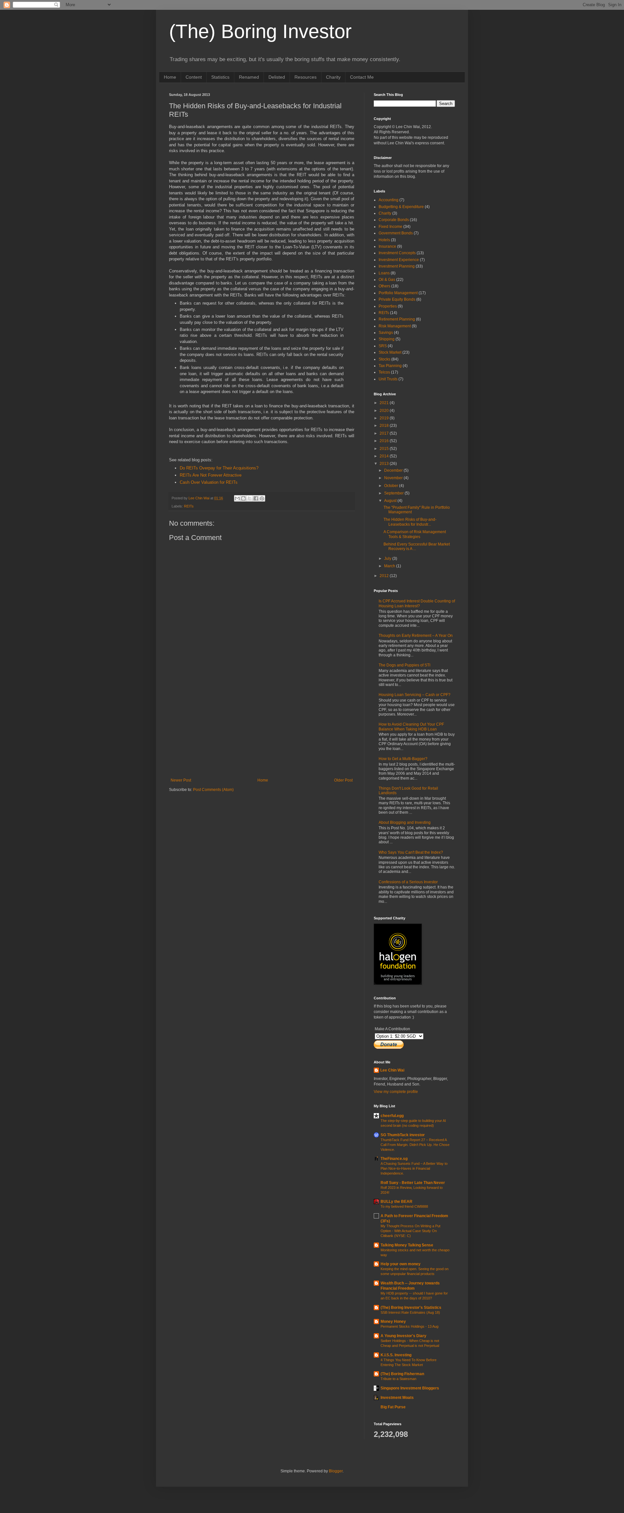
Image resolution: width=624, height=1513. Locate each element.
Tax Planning (390, 365)
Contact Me (362, 77)
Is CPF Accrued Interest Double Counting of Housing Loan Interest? (417, 603)
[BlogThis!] (243, 498)
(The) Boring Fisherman (402, 1374)
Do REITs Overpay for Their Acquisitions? (219, 468)
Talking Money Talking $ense (407, 1245)
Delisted (276, 77)
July (388, 558)
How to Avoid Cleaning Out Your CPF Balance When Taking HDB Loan (411, 726)
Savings (386, 332)
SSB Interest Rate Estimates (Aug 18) (410, 1312)
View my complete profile (396, 1091)
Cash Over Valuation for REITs (209, 482)
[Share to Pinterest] (262, 498)
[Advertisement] (261, 729)
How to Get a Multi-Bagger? (403, 758)
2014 (385, 456)
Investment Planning (397, 266)
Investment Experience (399, 259)
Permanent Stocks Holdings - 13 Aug (409, 1326)
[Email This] (237, 498)
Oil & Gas (387, 279)
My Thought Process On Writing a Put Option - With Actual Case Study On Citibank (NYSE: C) (410, 1231)
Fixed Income (390, 226)
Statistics (220, 77)
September (394, 493)
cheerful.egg (392, 1115)
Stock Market (390, 352)
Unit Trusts (388, 379)
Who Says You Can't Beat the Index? (411, 852)
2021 (385, 403)
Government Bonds (396, 233)
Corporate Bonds (394, 219)
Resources (305, 77)
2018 (385, 425)
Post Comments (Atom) (213, 789)
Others (384, 286)
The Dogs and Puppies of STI (404, 665)
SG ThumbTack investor (403, 1135)
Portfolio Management (398, 293)
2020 (385, 410)
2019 (385, 418)
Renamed (249, 77)
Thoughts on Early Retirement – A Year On (416, 635)
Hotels (384, 240)
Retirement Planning (397, 319)
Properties (388, 306)
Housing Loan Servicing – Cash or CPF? (414, 694)
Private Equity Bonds (397, 299)
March (390, 566)
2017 (385, 433)
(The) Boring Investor (260, 31)
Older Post (343, 780)
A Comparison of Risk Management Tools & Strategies (415, 534)
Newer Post (181, 780)
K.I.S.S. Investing (396, 1355)
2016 (385, 441)
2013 (385, 463)
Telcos (384, 372)
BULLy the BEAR (396, 1201)
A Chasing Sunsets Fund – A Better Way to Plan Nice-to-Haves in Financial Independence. (414, 1168)
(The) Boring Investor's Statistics (411, 1307)
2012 (385, 575)
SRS (383, 346)
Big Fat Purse (393, 1407)
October (391, 485)
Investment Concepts (397, 253)
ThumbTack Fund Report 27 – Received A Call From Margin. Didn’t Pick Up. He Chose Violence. (415, 1144)
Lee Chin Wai (392, 1070)
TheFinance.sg (394, 1158)
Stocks (384, 359)
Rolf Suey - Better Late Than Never (413, 1182)
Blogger (336, 1471)
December (394, 470)
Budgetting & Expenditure (401, 206)
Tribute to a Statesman (398, 1379)
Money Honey (393, 1321)
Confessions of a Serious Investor (408, 882)
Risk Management (395, 326)
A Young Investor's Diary (403, 1336)
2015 (385, 448)
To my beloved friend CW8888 (404, 1206)
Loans (384, 273)
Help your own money (401, 1264)
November (394, 478)
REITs (189, 506)
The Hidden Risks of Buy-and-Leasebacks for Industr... (410, 521)
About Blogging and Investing (405, 822)
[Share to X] (249, 498)
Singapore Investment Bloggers (410, 1388)
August (390, 500)
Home (170, 77)
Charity (333, 77)
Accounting (388, 200)
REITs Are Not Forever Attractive (210, 475)
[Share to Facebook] (256, 498)
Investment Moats (397, 1397)
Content (194, 77)
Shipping (387, 339)
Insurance (387, 246)
